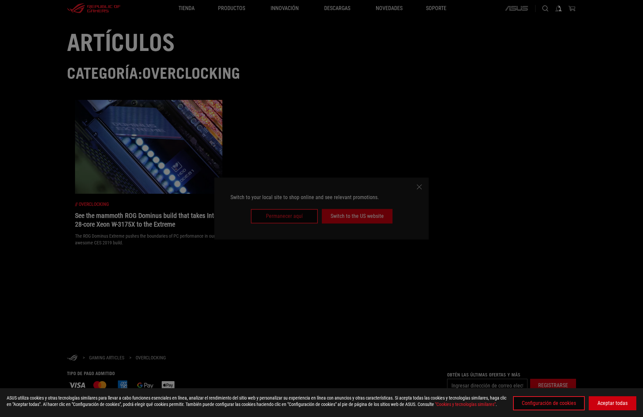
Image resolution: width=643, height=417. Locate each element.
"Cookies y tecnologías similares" (465, 404)
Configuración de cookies (549, 403)
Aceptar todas (612, 403)
